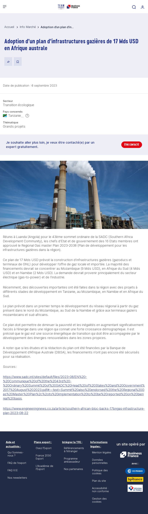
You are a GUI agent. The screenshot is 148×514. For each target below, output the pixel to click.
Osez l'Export (43, 448)
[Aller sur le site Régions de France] (135, 488)
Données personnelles (100, 461)
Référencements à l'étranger (74, 450)
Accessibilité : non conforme (100, 490)
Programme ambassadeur (72, 460)
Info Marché (28, 27)
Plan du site (99, 480)
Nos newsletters (17, 477)
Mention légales (101, 452)
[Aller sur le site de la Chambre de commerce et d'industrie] (135, 471)
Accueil (9, 27)
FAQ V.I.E (13, 470)
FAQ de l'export (17, 462)
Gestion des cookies (99, 500)
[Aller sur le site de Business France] (131, 454)
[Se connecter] (142, 6)
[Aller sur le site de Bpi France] (135, 479)
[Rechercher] (133, 6)
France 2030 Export (43, 457)
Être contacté (131, 144)
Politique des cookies (100, 472)
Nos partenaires (73, 469)
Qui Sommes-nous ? (15, 454)
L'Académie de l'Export (44, 467)
